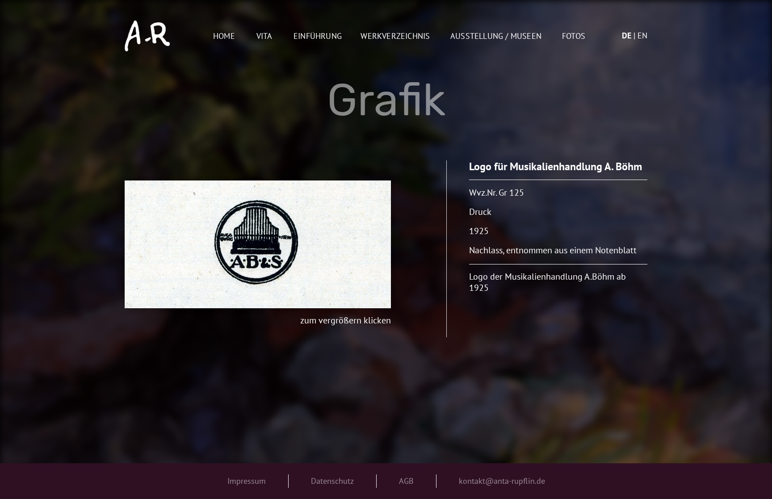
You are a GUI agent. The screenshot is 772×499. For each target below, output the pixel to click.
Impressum (246, 481)
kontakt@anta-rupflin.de (502, 481)
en (642, 35)
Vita (264, 36)
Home (224, 36)
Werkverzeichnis (395, 36)
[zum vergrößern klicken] (258, 244)
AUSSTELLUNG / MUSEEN (495, 36)
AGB (406, 481)
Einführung (318, 36)
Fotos (573, 36)
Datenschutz (332, 481)
